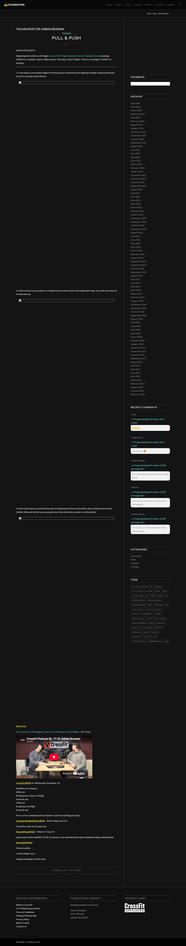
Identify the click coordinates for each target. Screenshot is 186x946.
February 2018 (137, 340)
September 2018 (138, 315)
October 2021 (137, 182)
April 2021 (136, 203)
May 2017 (135, 372)
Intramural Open (138, 609)
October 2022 (137, 139)
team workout (136, 636)
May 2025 (135, 106)
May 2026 (135, 103)
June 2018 (135, 326)
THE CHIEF (147, 636)
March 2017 (136, 380)
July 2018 (135, 322)
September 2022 (138, 142)
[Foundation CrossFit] (14, 5)
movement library (138, 618)
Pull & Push (66, 38)
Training (66, 33)
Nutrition (135, 563)
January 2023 (137, 128)
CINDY (165, 591)
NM (156, 618)
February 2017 (137, 383)
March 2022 (136, 164)
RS (141, 627)
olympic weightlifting (139, 623)
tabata (146, 632)
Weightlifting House (155, 641)
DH (147, 596)
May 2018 (135, 329)
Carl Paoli (148, 591)
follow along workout (154, 600)
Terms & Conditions (25, 912)
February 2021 (137, 211)
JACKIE (148, 609)
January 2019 (137, 301)
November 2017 (138, 351)
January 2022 (137, 171)
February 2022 (137, 168)
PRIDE (151, 623)
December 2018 (138, 304)
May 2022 (135, 157)
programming (160, 623)
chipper (157, 591)
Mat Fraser (136, 614)
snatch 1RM (149, 627)
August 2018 (137, 319)
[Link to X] (168, 942)
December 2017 (138, 347)
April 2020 (136, 247)
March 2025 (136, 110)
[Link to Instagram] (164, 942)
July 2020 (135, 236)
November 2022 (138, 135)
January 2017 (137, 387)
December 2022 (138, 132)
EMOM (160, 596)
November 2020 (138, 221)
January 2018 (137, 344)
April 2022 (136, 160)
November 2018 (138, 308)
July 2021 (135, 193)
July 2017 (135, 365)
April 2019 (136, 290)
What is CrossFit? (24, 905)
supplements (136, 632)
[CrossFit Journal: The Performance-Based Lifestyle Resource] (135, 911)
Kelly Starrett (158, 609)
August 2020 (137, 232)
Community (136, 556)
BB (151, 586)
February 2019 (137, 297)
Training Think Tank (139, 641)
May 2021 (135, 200)
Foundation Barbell (138, 605)
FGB (166, 596)
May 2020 (135, 243)
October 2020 (137, 225)
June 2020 (135, 239)
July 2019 (135, 279)
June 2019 (135, 283)
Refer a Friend (22, 922)
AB (133, 586)
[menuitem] (109, 5)
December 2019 (138, 261)
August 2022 (137, 146)
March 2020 (136, 250)
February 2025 (137, 114)
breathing (158, 586)
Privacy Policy (22, 919)
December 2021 (138, 175)
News (133, 559)
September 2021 (138, 186)
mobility (158, 614)
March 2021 (136, 207)
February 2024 (137, 121)
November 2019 (138, 265)
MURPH (149, 618)
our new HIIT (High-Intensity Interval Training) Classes (74, 55)
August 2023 (137, 124)
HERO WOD (158, 605)
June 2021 (135, 196)
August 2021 (137, 189)
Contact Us (21, 926)
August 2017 (137, 362)
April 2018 (136, 333)
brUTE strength (137, 591)
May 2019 (135, 286)
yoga (166, 641)
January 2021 (137, 214)
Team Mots (154, 632)
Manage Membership (26, 915)
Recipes (135, 627)
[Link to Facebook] (160, 942)
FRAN (150, 605)
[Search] (179, 5)
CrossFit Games (137, 596)
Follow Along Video (138, 600)
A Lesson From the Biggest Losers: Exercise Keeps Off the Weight (48, 731)
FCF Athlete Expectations (28, 908)
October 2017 (137, 355)
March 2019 (136, 293)
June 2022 (135, 153)
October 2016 (137, 390)
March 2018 (136, 337)
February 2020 (137, 254)
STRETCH (158, 627)
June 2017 (135, 369)
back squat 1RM (142, 586)
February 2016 (137, 394)
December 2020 (138, 218)
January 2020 (137, 257)
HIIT (166, 605)
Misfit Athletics (147, 614)
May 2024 (135, 117)
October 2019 (137, 268)
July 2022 (135, 150)
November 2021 (138, 178)
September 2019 (138, 272)
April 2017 (136, 376)
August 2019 (137, 275)
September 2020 (138, 229)
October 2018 (137, 311)
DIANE (153, 596)
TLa (155, 636)
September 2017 (138, 358)
